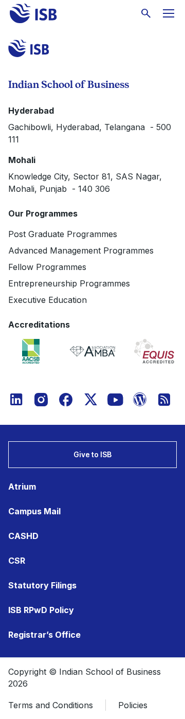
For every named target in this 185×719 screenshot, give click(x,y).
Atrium (22, 486)
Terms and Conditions (50, 705)
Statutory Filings (42, 585)
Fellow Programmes (47, 267)
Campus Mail (34, 511)
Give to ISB (92, 454)
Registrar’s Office (44, 635)
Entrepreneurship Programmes (69, 283)
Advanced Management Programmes (81, 250)
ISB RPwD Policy (41, 610)
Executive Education (47, 300)
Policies (132, 705)
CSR (16, 560)
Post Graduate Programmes (62, 234)
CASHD (23, 536)
